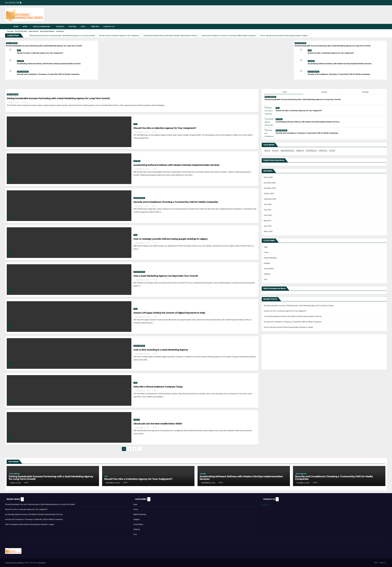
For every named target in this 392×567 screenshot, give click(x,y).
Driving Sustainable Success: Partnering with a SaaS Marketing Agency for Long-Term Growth (44, 46)
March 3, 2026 (13, 102)
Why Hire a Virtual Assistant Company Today (158, 386)
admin (24, 102)
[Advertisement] (281, 350)
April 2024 (267, 226)
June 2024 (268, 215)
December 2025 (270, 183)
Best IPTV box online (21, 31)
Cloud (275, 150)
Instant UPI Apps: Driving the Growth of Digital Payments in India (169, 312)
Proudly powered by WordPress (14, 562)
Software (20, 61)
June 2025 (268, 204)
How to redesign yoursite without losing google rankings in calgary (170, 239)
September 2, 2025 (142, 427)
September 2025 (270, 199)
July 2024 (267, 210)
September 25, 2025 (142, 243)
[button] (385, 26)
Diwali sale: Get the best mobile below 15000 (157, 423)
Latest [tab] (284, 92)
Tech (83, 26)
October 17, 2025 (141, 206)
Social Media (311, 150)
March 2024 (268, 231)
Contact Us (108, 26)
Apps (25, 26)
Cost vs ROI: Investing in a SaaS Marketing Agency (160, 349)
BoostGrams (60, 31)
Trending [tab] (365, 92)
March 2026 (268, 177)
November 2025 (270, 188)
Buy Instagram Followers (47, 31)
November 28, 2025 (142, 169)
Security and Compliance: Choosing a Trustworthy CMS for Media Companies (48, 74)
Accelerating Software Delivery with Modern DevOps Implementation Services (49, 64)
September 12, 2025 (142, 390)
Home (15, 26)
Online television (33, 31)
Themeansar (41, 562)
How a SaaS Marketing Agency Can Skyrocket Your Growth (165, 275)
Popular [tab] (324, 92)
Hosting (72, 26)
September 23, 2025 (142, 279)
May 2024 (267, 220)
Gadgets (60, 26)
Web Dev (95, 26)
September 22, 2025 (142, 353)
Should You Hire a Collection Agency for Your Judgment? (40, 53)
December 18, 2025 (142, 132)
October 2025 (269, 193)
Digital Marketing (41, 26)
